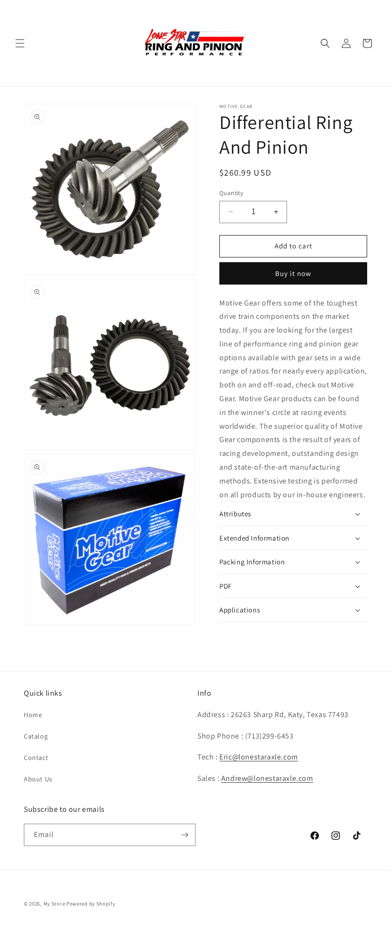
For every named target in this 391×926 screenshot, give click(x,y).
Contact (36, 757)
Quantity (231, 193)
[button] (20, 43)
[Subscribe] (184, 835)
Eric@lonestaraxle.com (258, 757)
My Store (54, 903)
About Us (38, 779)
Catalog (36, 736)
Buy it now (293, 273)
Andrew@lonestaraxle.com (267, 778)
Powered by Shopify (90, 903)
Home (33, 714)
